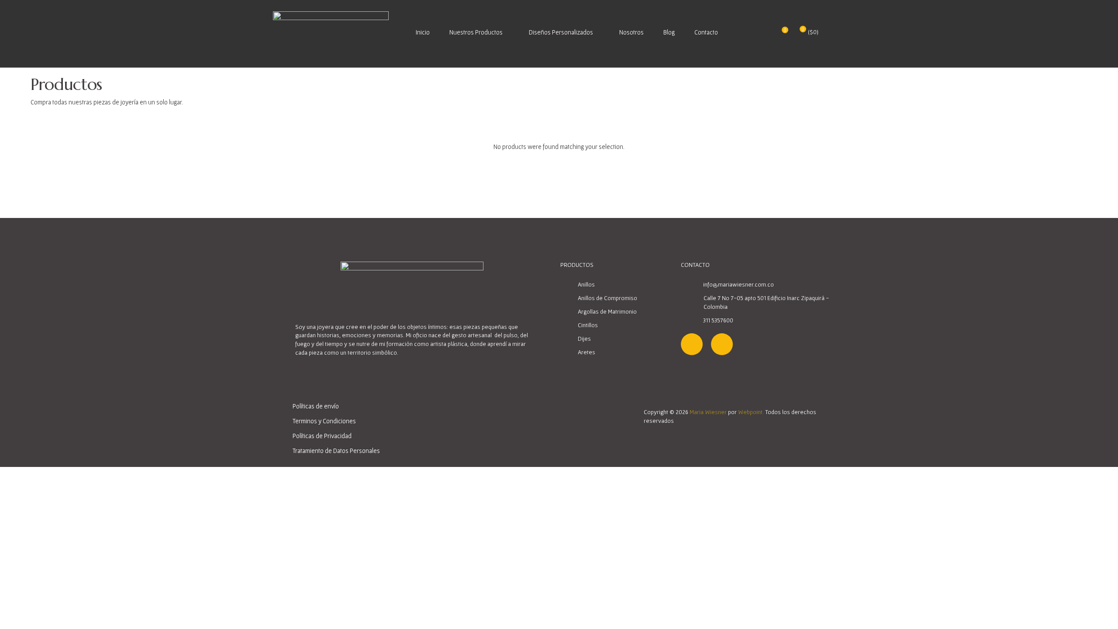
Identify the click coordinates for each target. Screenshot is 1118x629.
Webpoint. (751, 411)
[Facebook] (722, 344)
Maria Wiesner (708, 411)
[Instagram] (692, 344)
